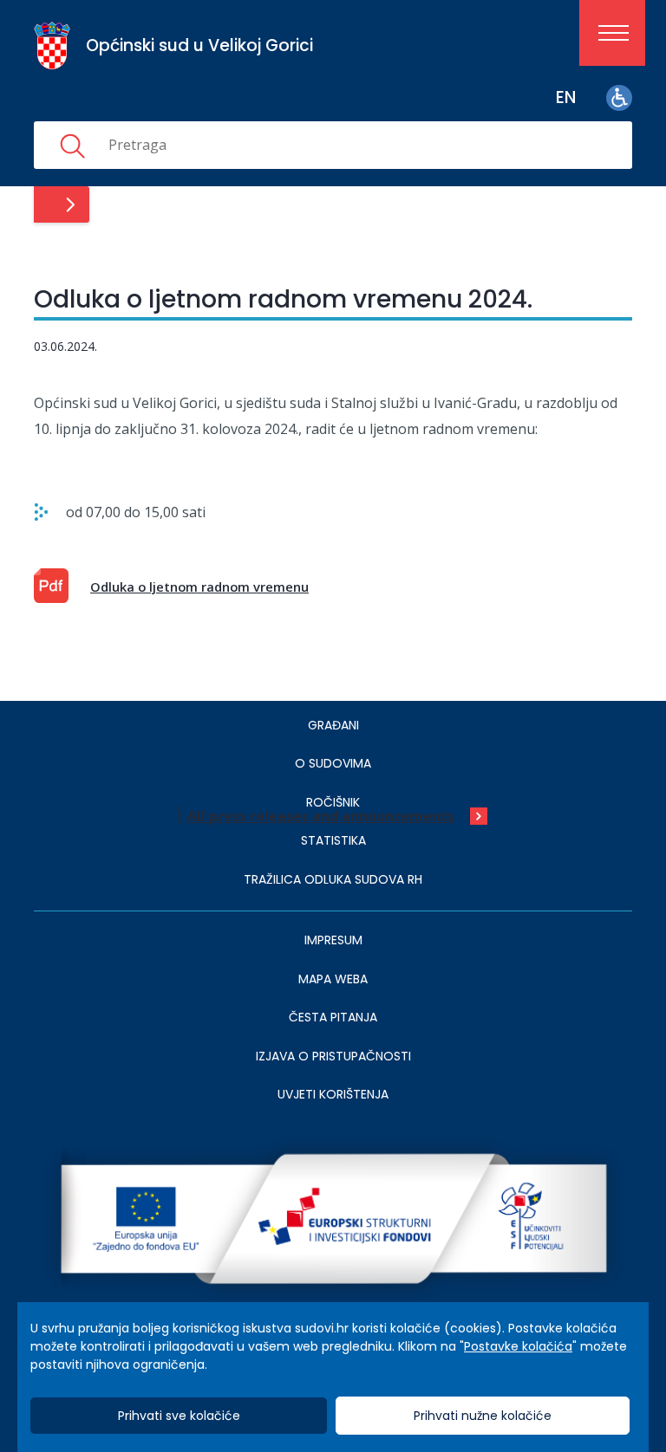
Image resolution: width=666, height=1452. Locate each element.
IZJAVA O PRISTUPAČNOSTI (333, 1056)
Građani (333, 725)
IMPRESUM (333, 940)
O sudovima (333, 763)
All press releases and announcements (320, 816)
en (566, 97)
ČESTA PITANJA (333, 1017)
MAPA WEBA (333, 979)
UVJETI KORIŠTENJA (333, 1094)
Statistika (333, 840)
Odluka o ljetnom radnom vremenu (199, 586)
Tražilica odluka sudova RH (333, 879)
